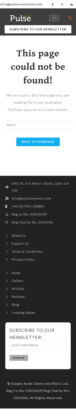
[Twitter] (62, 4)
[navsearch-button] (70, 18)
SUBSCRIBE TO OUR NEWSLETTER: (32, 333)
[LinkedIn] (72, 4)
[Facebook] (53, 4)
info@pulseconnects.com (21, 4)
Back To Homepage (38, 141)
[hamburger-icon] (54, 18)
